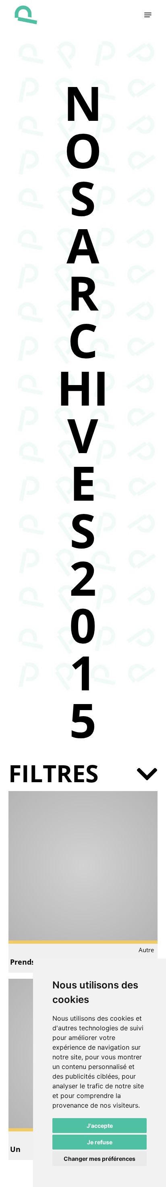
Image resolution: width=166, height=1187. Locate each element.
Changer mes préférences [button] (99, 1158)
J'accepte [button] (100, 1125)
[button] (148, 15)
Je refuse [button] (99, 1142)
